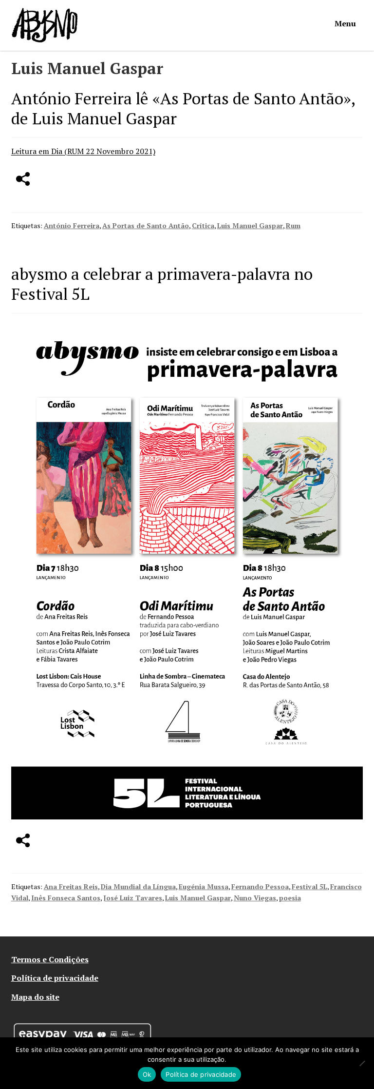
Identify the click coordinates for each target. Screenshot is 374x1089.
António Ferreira (71, 225)
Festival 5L (309, 886)
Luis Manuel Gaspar (250, 225)
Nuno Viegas (255, 897)
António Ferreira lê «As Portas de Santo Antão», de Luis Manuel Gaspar (183, 108)
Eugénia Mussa (203, 886)
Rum (293, 225)
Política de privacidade (54, 977)
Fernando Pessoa (260, 886)
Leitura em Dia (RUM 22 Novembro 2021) (83, 151)
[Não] (362, 1063)
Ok (147, 1074)
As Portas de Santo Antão (145, 225)
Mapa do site (35, 997)
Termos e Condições (50, 959)
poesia (290, 897)
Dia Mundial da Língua (138, 886)
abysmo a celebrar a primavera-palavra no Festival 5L (162, 284)
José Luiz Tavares (132, 897)
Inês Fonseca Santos (65, 897)
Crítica (203, 225)
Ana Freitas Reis (71, 886)
